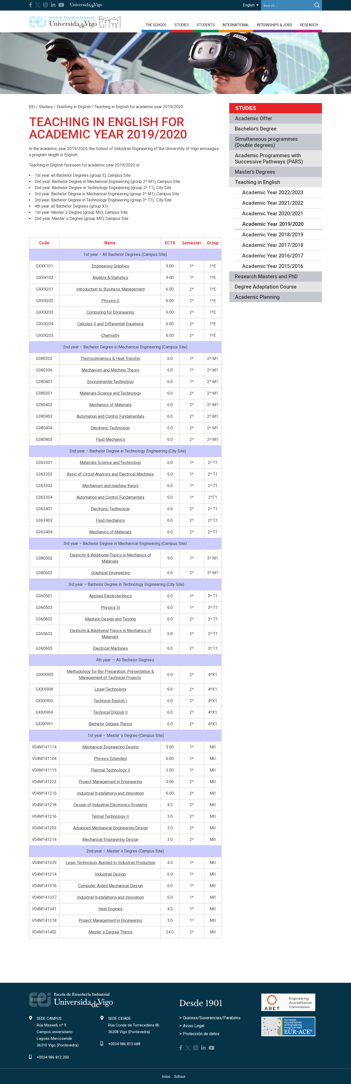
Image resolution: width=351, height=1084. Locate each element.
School (179, 1076)
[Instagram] (45, 5)
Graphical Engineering (110, 572)
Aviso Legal (193, 1025)
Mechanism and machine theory (110, 485)
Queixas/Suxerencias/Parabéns (212, 1017)
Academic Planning (257, 297)
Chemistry (110, 335)
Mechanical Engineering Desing (110, 747)
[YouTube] (61, 5)
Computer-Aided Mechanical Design (110, 885)
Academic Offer (253, 118)
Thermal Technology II (110, 770)
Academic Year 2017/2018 (272, 245)
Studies (181, 25)
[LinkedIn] (53, 5)
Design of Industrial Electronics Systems (110, 804)
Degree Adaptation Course (266, 287)
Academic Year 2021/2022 (272, 203)
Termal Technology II (110, 816)
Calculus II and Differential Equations (110, 323)
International (236, 25)
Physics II (110, 300)
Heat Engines (110, 908)
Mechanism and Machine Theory (110, 370)
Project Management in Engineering (110, 781)
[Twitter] (37, 4)
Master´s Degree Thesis (110, 932)
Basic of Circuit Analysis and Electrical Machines (110, 474)
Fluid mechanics (110, 520)
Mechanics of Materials (110, 404)
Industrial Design (110, 874)
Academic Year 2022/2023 (272, 192)
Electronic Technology (110, 427)
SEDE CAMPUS (49, 1018)
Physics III (110, 607)
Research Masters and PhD (266, 276)
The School (156, 25)
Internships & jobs (274, 25)
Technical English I (110, 700)
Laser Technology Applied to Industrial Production (110, 862)
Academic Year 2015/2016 (272, 266)
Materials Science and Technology (110, 393)
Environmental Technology (110, 381)
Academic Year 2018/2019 (272, 234)
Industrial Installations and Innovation (110, 793)
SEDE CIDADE (119, 1018)
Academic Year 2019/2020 (272, 224)
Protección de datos (201, 1033)
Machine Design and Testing (110, 619)
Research (309, 25)
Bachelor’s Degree (255, 129)
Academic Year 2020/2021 (272, 213)
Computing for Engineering (110, 312)
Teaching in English (257, 182)
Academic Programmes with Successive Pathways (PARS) (269, 158)
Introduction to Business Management (110, 289)
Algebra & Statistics (110, 277)
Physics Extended (110, 758)
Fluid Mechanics (110, 439)
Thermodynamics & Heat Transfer (110, 358)
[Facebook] (30, 5)
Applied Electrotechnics (110, 596)
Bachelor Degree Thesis (110, 723)
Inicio (166, 1076)
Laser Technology (110, 689)
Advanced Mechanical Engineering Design (110, 828)
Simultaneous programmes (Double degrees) (266, 142)
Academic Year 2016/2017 (272, 256)
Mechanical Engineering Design (110, 839)
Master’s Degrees (255, 172)
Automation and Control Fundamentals (110, 416)
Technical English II (110, 712)
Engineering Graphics (110, 266)
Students (206, 25)
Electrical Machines (110, 648)
